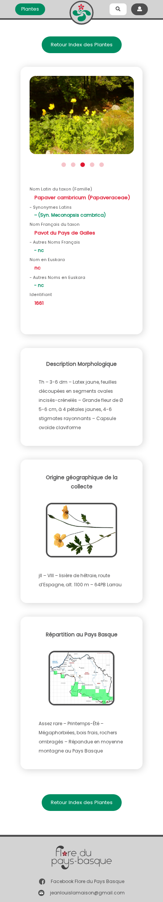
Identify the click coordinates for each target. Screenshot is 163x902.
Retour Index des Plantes (82, 44)
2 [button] (72, 164)
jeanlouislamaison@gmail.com (87, 892)
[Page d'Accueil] (81, 11)
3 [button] (82, 164)
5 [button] (100, 164)
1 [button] (63, 164)
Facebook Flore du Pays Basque (87, 881)
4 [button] (91, 164)
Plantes (30, 9)
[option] (82, 117)
